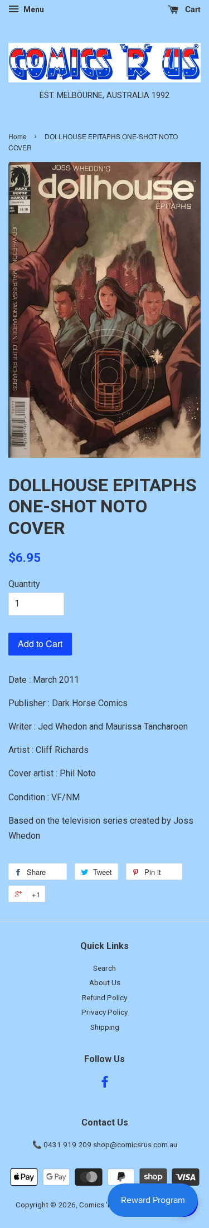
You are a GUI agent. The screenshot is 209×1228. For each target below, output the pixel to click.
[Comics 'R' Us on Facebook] (105, 1083)
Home (17, 136)
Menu (33, 9)
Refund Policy (104, 997)
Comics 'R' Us (101, 1204)
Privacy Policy (104, 1011)
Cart (192, 8)
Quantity (24, 584)
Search (104, 967)
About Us (104, 982)
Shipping (104, 1026)
